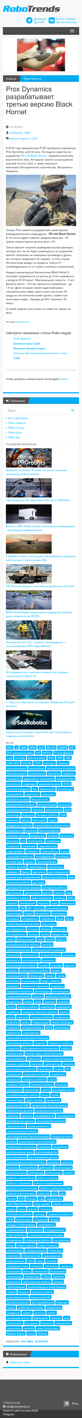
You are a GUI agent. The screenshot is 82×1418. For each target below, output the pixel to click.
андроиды (29, 784)
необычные (62, 1017)
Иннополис (43, 913)
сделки (32, 1209)
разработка (60, 1147)
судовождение (52, 1256)
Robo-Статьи (16, 427)
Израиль (12, 908)
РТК (21, 1199)
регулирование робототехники (26, 1162)
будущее (28, 815)
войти (64, 379)
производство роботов (51, 1121)
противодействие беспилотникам (28, 1136)
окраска (66, 1048)
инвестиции (14, 913)
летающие (36, 976)
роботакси (46, 1167)
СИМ (10, 1219)
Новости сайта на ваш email (20, 1410)
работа (11, 1142)
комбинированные (18, 950)
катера (45, 934)
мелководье (42, 991)
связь (21, 1209)
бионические (54, 810)
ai (16, 747)
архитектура (65, 789)
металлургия (61, 991)
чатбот (51, 1313)
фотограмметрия (42, 1302)
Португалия (32, 1090)
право (55, 1095)
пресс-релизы (34, 1100)
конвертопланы (50, 955)
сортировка (35, 1230)
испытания (48, 924)
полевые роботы (17, 1084)
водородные (15, 830)
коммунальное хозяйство (49, 950)
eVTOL (47, 753)
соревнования (16, 1230)
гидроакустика (47, 846)
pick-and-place (37, 758)
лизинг (50, 976)
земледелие (27, 903)
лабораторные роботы (34, 970)
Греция (29, 862)
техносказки (14, 1276)
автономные (37, 773)
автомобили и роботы (60, 768)
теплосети (51, 1266)
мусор (11, 1007)
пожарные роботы (34, 1079)
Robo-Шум (15, 432)
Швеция (56, 1318)
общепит (40, 1043)
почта (44, 1095)
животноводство (42, 898)
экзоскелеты (14, 1323)
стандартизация (36, 1250)
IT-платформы (63, 753)
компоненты (30, 955)
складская (40, 1219)
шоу (66, 1318)
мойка (28, 1002)
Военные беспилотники (29, 348)
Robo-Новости (32, 78)
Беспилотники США (27, 343)
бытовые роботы (47, 815)
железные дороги (18, 898)
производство (65, 1116)
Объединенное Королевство (40, 1048)
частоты (39, 1313)
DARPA (62, 747)
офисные (34, 1059)
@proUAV (39, 22)
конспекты (13, 960)
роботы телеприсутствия (55, 1188)
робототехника (16, 1173)
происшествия (16, 1126)
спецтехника (61, 1240)
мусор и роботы (28, 1007)
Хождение (13, 1313)
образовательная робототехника (27, 1038)
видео (52, 820)
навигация (47, 1007)
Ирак (60, 919)
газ (23, 841)
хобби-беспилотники (31, 1307)
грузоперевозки (46, 862)
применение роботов (48, 1110)
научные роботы (41, 1017)
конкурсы (68, 955)
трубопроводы (16, 1287)
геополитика (35, 841)
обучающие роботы (19, 1043)
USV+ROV (13, 763)
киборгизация (26, 939)
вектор (26, 820)
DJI (38, 753)
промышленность (39, 1126)
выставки (12, 841)
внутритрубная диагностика (52, 825)
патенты (68, 1064)
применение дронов (19, 1110)
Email (30, 1341)
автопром (54, 773)
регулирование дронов (43, 1157)
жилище (60, 898)
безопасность (40, 799)
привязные (53, 1100)
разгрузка (44, 1147)
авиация (63, 763)
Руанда (31, 1199)
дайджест (13, 872)
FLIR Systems (22, 339)
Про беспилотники (66, 22)
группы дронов (16, 867)
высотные (67, 836)
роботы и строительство (22, 1188)
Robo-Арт (14, 437)
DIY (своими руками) (20, 753)
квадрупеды (59, 934)
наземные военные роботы (40, 1012)
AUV (41, 747)
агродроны (14, 779)
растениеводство (46, 1152)
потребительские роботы (22, 1095)
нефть (26, 1022)
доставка (38, 882)
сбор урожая (42, 1204)
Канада (33, 934)
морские (63, 1002)
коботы (61, 939)
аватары (49, 763)
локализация (30, 981)
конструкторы (31, 960)
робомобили (29, 1167)
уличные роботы (42, 1292)
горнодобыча (50, 851)
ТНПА (46, 1276)
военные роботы (17, 836)
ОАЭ (49, 1027)
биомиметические (18, 810)
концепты (49, 960)
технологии (41, 1271)
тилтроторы (32, 1276)
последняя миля (63, 1090)
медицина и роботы (19, 991)
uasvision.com (23, 321)
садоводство (54, 1199)
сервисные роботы (60, 1214)
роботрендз (36, 1173)
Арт (35, 789)
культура (56, 965)
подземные (58, 1074)
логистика (13, 981)
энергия (29, 1328)
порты (46, 1090)
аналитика (13, 784)
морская (49, 1002)
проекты (27, 1116)
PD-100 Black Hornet (33, 155)
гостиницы (62, 856)
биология (64, 804)
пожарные (13, 1079)
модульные (14, 1002)
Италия (45, 929)
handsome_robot (20, 132)
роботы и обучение (19, 1183)
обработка (13, 1033)
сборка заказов (62, 1204)
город (64, 851)
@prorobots (40, 19)
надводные (64, 1007)
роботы (69, 1173)
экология (46, 1323)
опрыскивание (16, 1059)
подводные (14, 1074)
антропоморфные (18, 789)
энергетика (14, 1328)
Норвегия (13, 1027)
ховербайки (54, 1307)
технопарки (58, 1271)
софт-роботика (16, 1235)
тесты (27, 1271)
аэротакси (48, 794)
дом (71, 877)
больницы (13, 815)
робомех (12, 1167)
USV (68, 758)
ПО (68, 1069)
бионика (38, 810)
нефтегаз (13, 1022)
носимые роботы (32, 1027)
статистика (55, 1250)
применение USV (18, 1105)
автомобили (36, 768)
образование (31, 1033)
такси (40, 1261)
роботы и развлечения (48, 1183)
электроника (63, 1323)
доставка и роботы (54, 887)
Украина (24, 1292)
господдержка (44, 856)
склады (54, 1219)
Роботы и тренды (66, 19)
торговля (58, 1276)
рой (62, 1193)
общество (13, 1048)
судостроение (15, 1261)
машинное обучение (35, 986)
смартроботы (46, 1225)
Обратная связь (20, 1362)
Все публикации (18, 418)
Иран (69, 919)
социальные (14, 1240)
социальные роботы (38, 1240)
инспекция (59, 913)
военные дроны (19, 138)
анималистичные (49, 784)
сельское (45, 1209)
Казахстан (59, 929)
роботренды (53, 1173)
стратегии (13, 1256)
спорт (10, 1245)
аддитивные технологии (39, 779)
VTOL (37, 763)
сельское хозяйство (19, 1214)
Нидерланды (41, 1022)
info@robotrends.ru (18, 1406)
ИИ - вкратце (35, 908)
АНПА (66, 784)
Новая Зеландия (62, 1022)
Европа (59, 893)
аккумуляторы (65, 779)
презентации (15, 1100)
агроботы (69, 773)
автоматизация (16, 768)
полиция (61, 1084)
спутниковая (15, 1250)
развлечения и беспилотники (37, 1142)
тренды (58, 1282)
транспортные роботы (37, 1282)
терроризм (13, 1271)
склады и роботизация (21, 1225)
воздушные (38, 836)
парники (36, 1064)
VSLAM (26, 763)
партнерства (52, 1064)
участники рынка (17, 1297)
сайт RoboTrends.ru (19, 1204)
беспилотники (47, 804)
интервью (13, 919)
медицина (57, 986)
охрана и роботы (17, 1064)
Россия (11, 1199)
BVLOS (51, 747)
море (38, 1002)
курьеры (12, 970)
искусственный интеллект (23, 924)
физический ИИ (40, 1297)
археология (47, 789)
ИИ (22, 908)
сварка (11, 1209)
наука (10, 1017)
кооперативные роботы (21, 965)
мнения (38, 996)
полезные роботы (42, 1084)
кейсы (10, 939)
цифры (27, 1313)
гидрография (15, 851)
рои (54, 1193)
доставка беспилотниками (23, 887)
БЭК (63, 815)
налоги (64, 1012)
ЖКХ (71, 898)
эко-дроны (31, 1323)
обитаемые (62, 1027)
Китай (50, 939)
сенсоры (40, 1214)
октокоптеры (15, 1053)
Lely (9, 758)
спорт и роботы (48, 1245)
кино (40, 939)
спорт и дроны (26, 1245)
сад (41, 1199)
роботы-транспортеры (21, 1193)
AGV (9, 747)
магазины (13, 986)
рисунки (67, 1162)
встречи (53, 836)
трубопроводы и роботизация (46, 1287)
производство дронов (20, 1121)
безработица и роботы (21, 804)
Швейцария (41, 1318)
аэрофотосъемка (18, 799)
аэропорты (32, 794)
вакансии (12, 820)
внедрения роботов (19, 825)
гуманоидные (37, 867)
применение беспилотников (49, 1105)
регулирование (16, 1157)
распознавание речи (20, 1152)
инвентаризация (57, 908)
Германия (13, 846)
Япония (42, 1333)
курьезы (70, 965)
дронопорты (32, 893)
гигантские (29, 846)
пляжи (59, 1069)
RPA (59, 758)
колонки (47, 944)
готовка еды (14, 862)
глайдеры (33, 851)
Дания (26, 872)
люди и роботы (50, 981)
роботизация (63, 1167)
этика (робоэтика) (48, 1328)
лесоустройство (17, 976)
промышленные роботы (22, 1131)
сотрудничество (55, 1230)
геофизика (53, 841)
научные (22, 1017)
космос (43, 965)
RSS (23, 1341)
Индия (29, 913)
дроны (47, 893)
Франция (62, 1302)
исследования (16, 929)
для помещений (58, 872)
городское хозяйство (20, 856)
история (33, 929)
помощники (14, 1090)
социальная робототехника (46, 1235)
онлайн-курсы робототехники (44, 1053)
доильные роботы (54, 877)
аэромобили (15, 794)
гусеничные (55, 867)
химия (11, 1307)
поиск (52, 1079)
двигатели (39, 872)
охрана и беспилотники (57, 1059)
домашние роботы (18, 882)
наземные (13, 1012)
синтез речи (23, 1219)
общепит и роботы (60, 1043)
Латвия (56, 970)
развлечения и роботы (21, 1147)
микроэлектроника (18, 996)
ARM (32, 747)
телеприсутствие (17, 1266)
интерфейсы (30, 919)
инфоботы (47, 919)
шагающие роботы (19, 1318)
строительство (31, 1256)
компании (13, 955)
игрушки (43, 903)
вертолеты (39, 820)
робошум (43, 1193)
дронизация (14, 893)
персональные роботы (21, 1069)
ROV (51, 758)
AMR (24, 747)
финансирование (18, 1302)
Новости (11, 78)
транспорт (13, 1282)
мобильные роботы (58, 996)
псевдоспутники (62, 1136)
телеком (51, 1261)
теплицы (36, 1266)
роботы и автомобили (20, 1178)
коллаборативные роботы (23, 944)
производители (44, 1116)
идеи (54, 903)
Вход (75, 1403)
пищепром (45, 1069)
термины (66, 1266)
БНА (67, 810)
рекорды (53, 1162)
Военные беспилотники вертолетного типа (40, 353)
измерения (67, 903)
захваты (12, 903)
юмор (31, 1333)
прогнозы (13, 1116)
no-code (20, 758)
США (34, 138)
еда (69, 893)
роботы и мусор (47, 1178)
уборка (11, 1292)
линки (60, 976)
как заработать (16, 934)
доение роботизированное (23, 877)
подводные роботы (36, 1074)
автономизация (16, 773)
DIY (72, 747)
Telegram (41, 1341)
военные (31, 830)
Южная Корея (15, 1333)
